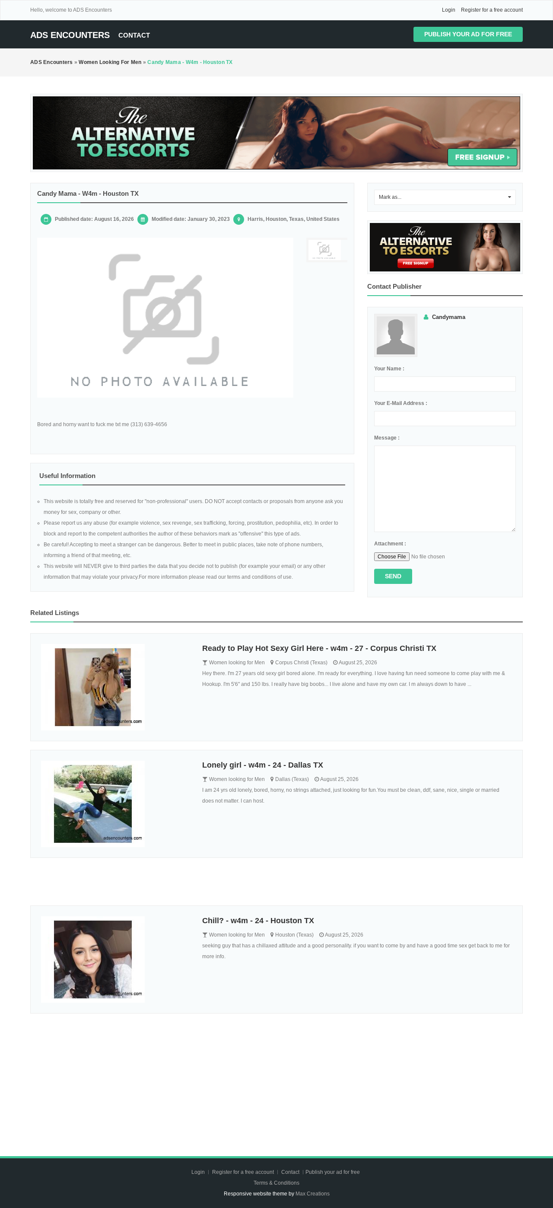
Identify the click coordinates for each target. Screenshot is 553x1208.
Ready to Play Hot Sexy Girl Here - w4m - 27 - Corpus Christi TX (319, 648)
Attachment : (390, 544)
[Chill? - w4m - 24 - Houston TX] (115, 959)
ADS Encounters (70, 35)
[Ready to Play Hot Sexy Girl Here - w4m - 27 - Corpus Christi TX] (115, 687)
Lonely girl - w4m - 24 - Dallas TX (262, 765)
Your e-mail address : (400, 403)
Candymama (448, 317)
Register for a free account (492, 10)
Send (393, 576)
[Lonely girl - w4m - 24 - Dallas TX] (115, 804)
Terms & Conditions (276, 1183)
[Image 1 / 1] (165, 318)
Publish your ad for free (468, 34)
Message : (387, 438)
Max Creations (313, 1194)
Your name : (389, 369)
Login (448, 10)
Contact (134, 35)
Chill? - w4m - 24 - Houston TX (258, 920)
